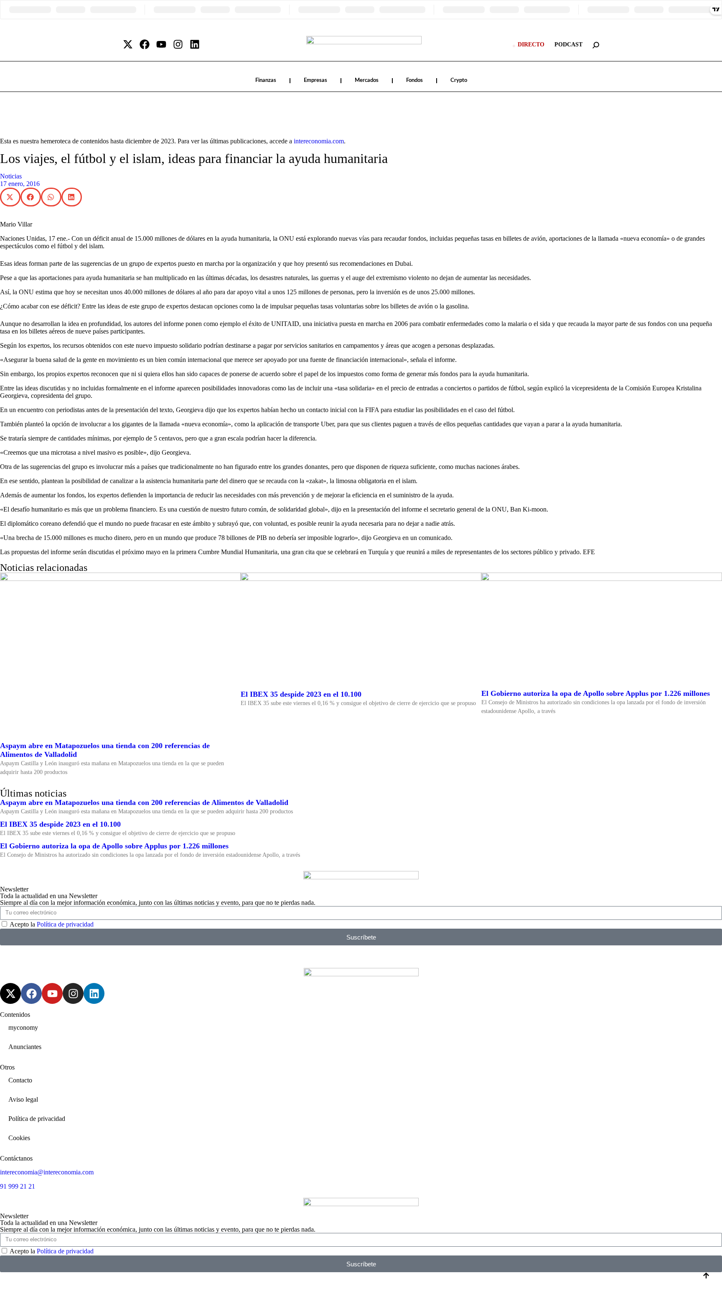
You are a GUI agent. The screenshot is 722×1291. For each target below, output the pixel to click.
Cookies (19, 1137)
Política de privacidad (65, 924)
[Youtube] (161, 44)
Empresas (315, 80)
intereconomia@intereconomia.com (47, 1172)
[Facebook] (145, 44)
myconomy (23, 1027)
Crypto (458, 80)
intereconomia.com (319, 141)
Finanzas (265, 80)
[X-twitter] (128, 44)
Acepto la (52, 924)
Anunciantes (24, 1046)
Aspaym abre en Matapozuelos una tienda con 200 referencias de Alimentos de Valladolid (144, 802)
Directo (531, 44)
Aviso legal (23, 1099)
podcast (568, 44)
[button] (10, 197)
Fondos (414, 80)
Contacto (20, 1080)
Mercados (367, 80)
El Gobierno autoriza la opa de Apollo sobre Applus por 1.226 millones (595, 693)
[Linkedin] (195, 44)
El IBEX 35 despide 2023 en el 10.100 (301, 694)
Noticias (11, 176)
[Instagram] (178, 44)
